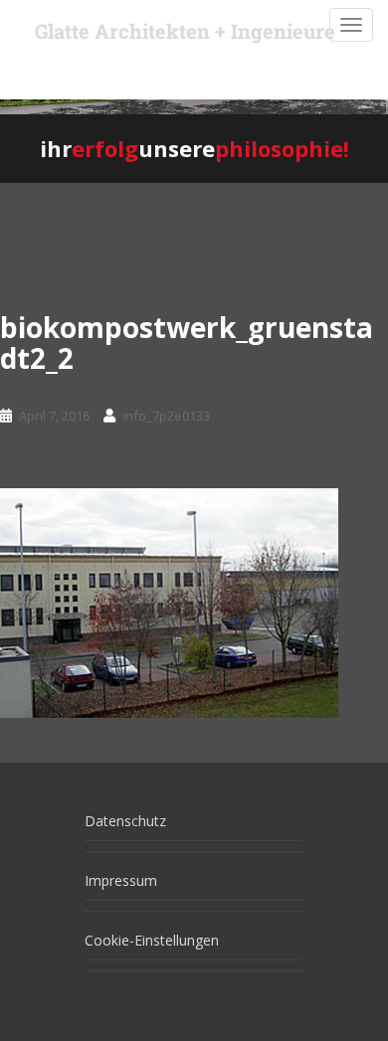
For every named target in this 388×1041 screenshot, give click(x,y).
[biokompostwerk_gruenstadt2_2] (169, 601)
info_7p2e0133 (166, 416)
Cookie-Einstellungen (152, 940)
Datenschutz (125, 820)
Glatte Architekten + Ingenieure (185, 31)
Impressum (121, 880)
